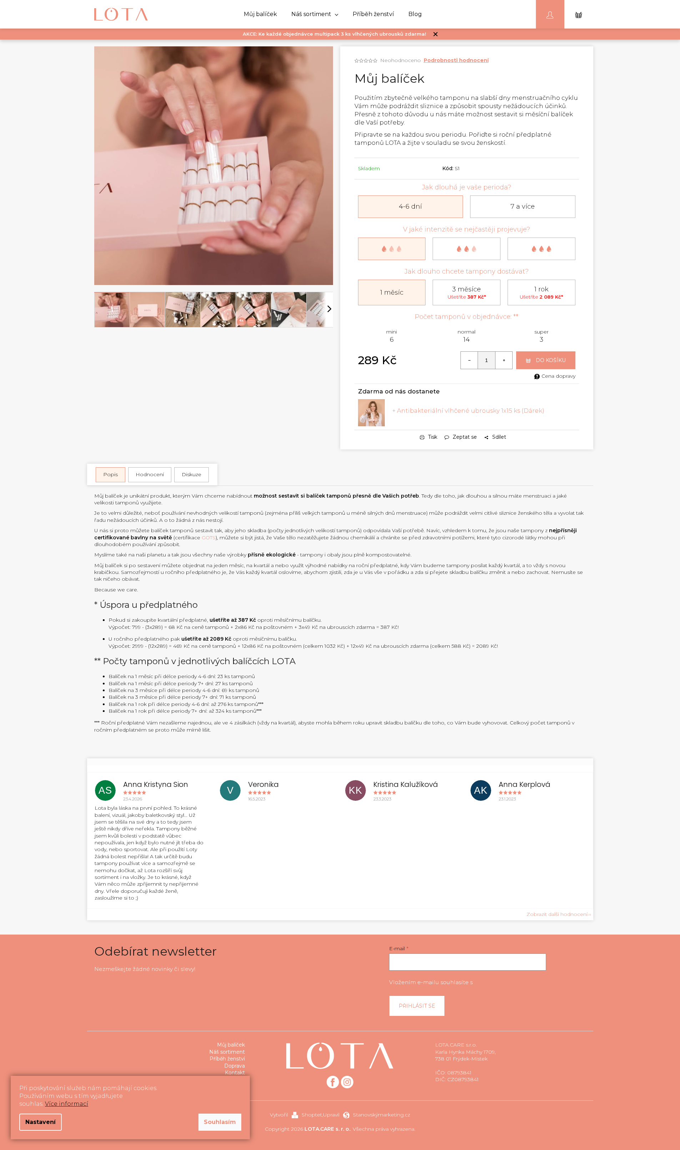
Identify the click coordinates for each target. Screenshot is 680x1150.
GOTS (209, 537)
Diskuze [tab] (191, 474)
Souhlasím (220, 1122)
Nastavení (40, 1122)
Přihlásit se (417, 1006)
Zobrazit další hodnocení (557, 914)
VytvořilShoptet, (296, 1114)
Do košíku (551, 360)
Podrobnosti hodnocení (456, 60)
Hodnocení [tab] (150, 474)
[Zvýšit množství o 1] (503, 360)
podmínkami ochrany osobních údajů (526, 982)
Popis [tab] (110, 474)
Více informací (66, 1103)
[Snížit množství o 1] (469, 360)
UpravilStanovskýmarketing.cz (366, 1114)
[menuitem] (260, 14)
